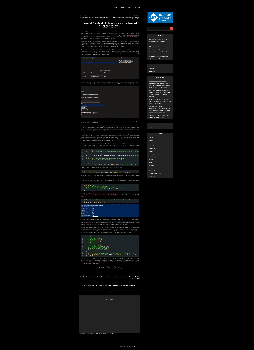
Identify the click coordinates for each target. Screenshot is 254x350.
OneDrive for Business (154, 157)
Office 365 (151, 154)
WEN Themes (136, 346)
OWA (150, 162)
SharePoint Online (153, 170)
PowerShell (151, 165)
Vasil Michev (113, 27)
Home (115, 7)
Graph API (151, 145)
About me (130, 7)
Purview (151, 168)
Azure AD (102, 267)
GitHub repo (122, 7)
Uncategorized (152, 176)
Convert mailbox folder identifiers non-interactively (160, 44)
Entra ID (109, 267)
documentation (107, 261)
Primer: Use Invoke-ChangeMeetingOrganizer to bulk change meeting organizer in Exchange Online (159, 110)
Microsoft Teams (152, 151)
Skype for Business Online (155, 173)
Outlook (151, 159)
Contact (137, 7)
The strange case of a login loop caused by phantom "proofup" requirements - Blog (101, 291)
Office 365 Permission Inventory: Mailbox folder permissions (159, 94)
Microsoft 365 (117, 267)
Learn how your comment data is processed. (105, 333)
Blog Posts (151, 68)
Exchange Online (153, 143)
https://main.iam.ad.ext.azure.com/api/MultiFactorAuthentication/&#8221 (101, 194)
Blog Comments (152, 71)
